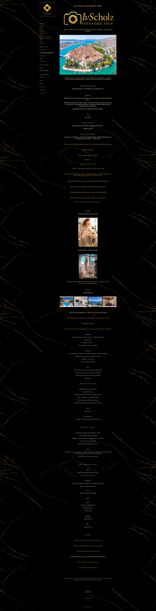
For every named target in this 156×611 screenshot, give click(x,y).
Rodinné (41, 28)
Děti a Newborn (43, 33)
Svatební (41, 26)
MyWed (41, 80)
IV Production (43, 89)
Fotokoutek (42, 43)
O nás (41, 20)
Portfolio (42, 23)
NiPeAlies (42, 83)
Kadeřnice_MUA (43, 49)
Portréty (41, 29)
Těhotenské (42, 31)
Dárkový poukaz (43, 55)
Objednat (88, 591)
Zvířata (41, 41)
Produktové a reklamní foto (45, 36)
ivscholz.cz (93, 86)
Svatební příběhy (44, 70)
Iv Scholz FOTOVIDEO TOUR (46, 53)
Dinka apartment (76, 174)
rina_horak (94, 214)
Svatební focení (43, 61)
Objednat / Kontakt (44, 46)
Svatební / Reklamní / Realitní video (46, 39)
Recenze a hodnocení (44, 64)
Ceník (41, 58)
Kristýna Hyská (82, 250)
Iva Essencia (42, 77)
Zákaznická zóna (44, 74)
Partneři (41, 67)
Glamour (41, 35)
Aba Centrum (42, 86)
